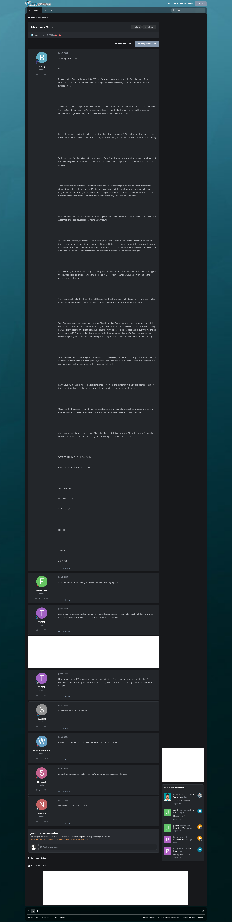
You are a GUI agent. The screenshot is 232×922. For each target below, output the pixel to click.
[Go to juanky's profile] (167, 812)
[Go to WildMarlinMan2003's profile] (42, 741)
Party (175, 837)
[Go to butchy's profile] (32, 35)
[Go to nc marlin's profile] (42, 804)
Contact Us (45, 918)
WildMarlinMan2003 (42, 750)
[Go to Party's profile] (167, 839)
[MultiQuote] (59, 568)
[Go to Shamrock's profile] (42, 773)
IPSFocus (151, 918)
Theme (143, 918)
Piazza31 (177, 794)
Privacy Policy (33, 918)
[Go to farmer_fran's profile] (42, 581)
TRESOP (41, 622)
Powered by (193, 918)
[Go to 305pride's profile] (42, 709)
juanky (176, 810)
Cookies (54, 918)
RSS (63, 918)
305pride (42, 719)
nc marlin (41, 813)
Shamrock (42, 782)
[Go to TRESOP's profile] (42, 613)
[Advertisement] (93, 652)
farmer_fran (41, 590)
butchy (37, 35)
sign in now (84, 836)
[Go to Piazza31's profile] (167, 797)
